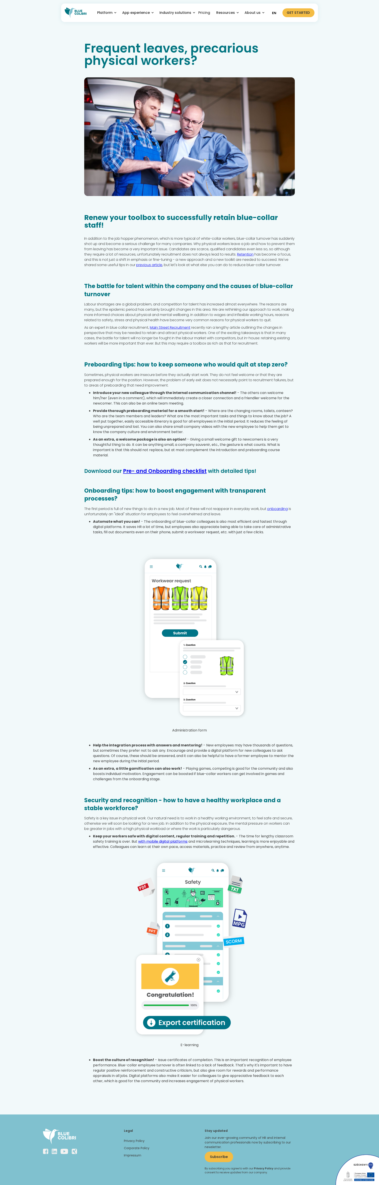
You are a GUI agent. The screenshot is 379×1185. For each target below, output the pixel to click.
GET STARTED (298, 12)
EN (274, 13)
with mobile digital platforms (163, 841)
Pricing (204, 12)
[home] (76, 12)
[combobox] (274, 12)
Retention (245, 254)
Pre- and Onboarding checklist (165, 471)
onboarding (277, 508)
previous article (149, 264)
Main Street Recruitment (170, 327)
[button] (105, 13)
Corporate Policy (136, 1148)
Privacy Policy (134, 1141)
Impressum (132, 1155)
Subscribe (219, 1156)
